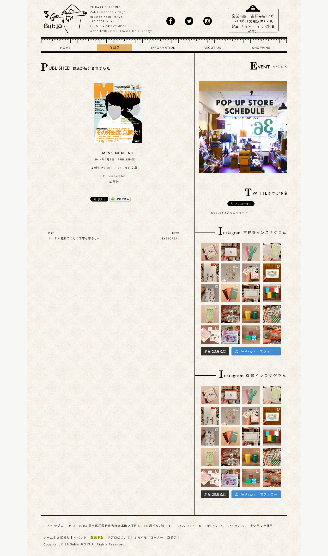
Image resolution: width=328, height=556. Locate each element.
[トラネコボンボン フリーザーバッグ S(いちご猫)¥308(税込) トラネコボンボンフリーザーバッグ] (230, 334)
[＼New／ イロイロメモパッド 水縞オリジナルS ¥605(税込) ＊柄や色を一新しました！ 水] (251, 272)
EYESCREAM (171, 238)
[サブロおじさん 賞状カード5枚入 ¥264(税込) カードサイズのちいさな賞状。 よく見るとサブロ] (251, 293)
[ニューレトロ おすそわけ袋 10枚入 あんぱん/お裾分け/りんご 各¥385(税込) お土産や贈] (210, 272)
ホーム (48, 537)
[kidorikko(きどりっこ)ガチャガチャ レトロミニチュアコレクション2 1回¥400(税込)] (272, 334)
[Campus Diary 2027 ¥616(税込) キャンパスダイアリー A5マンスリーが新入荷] (230, 293)
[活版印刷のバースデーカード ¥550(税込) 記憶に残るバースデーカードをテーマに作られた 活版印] (230, 252)
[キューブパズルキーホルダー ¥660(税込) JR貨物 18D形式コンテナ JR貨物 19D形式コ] (251, 334)
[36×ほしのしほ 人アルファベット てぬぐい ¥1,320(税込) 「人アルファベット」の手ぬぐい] (210, 293)
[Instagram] (207, 21)
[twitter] (189, 21)
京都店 (114, 47)
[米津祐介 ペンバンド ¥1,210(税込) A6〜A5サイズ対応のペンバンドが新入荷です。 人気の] (210, 252)
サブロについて (118, 537)
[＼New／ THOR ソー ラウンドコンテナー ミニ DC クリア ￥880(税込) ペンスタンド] (251, 314)
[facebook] (170, 21)
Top (310, 538)
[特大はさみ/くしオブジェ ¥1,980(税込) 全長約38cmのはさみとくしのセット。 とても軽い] (251, 252)
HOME (65, 47)
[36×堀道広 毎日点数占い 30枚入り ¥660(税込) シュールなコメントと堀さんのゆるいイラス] (210, 334)
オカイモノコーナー (148, 537)
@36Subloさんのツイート (229, 212)
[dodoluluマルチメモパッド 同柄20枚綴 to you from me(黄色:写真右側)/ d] (272, 252)
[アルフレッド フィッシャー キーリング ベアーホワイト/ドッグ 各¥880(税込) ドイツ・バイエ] (230, 314)
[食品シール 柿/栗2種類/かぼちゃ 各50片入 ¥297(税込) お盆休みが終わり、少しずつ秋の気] (272, 314)
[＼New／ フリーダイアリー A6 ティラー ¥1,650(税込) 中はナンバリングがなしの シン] (272, 293)
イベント (80, 537)
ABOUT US (213, 47)
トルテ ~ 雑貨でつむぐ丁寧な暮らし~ (73, 238)
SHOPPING (261, 47)
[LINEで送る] (120, 198)
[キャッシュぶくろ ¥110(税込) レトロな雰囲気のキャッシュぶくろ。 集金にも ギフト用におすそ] (210, 314)
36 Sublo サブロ (65, 18)
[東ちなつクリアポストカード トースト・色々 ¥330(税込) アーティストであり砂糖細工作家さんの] (230, 272)
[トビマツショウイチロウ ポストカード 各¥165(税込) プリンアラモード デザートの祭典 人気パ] (272, 272)
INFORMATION (163, 47)
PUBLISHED (126, 159)
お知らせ (63, 537)
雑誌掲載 (97, 537)
